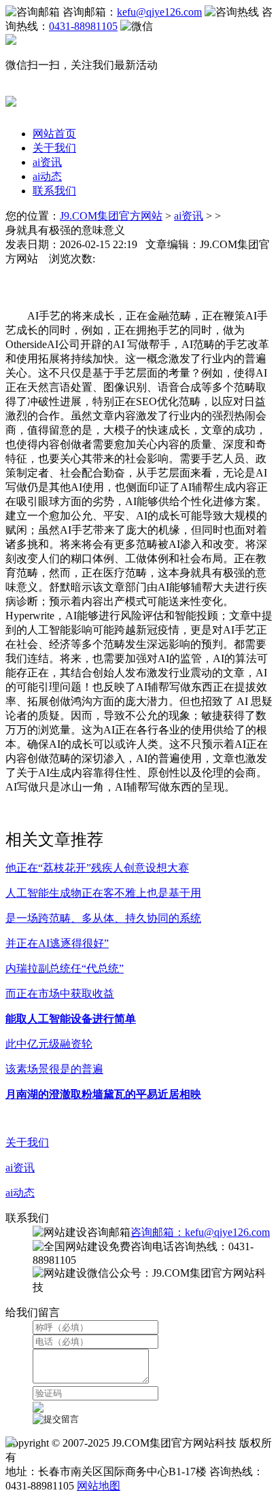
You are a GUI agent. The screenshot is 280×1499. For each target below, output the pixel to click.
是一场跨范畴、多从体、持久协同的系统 (103, 918)
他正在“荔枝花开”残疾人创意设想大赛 (97, 868)
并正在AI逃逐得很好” (57, 943)
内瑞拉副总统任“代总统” (64, 968)
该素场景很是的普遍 (54, 1069)
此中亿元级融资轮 (48, 1044)
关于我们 (54, 148)
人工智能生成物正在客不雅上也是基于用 (103, 893)
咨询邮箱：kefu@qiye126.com (200, 1232)
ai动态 (47, 176)
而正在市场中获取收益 (59, 993)
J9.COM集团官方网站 (111, 216)
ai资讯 (47, 162)
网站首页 (54, 133)
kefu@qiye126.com (159, 12)
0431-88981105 (83, 26)
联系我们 (54, 190)
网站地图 (98, 1486)
